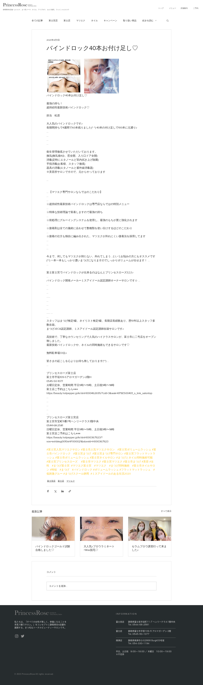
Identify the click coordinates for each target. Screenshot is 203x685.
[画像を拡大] (64, 76)
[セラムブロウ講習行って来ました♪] (149, 529)
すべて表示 (166, 511)
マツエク (80, 20)
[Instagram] (16, 636)
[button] (172, 8)
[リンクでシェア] (69, 491)
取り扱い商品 (129, 20)
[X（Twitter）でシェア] (55, 491)
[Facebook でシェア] (48, 491)
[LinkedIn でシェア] (62, 491)
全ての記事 (37, 20)
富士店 (67, 20)
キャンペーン (110, 20)
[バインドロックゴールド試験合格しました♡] (53, 529)
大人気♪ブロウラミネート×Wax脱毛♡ (99, 548)
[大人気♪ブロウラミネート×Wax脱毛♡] (101, 529)
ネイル (94, 20)
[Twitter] (22, 636)
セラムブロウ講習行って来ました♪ (149, 548)
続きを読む (148, 20)
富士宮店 (53, 20)
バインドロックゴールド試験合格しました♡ (52, 548)
